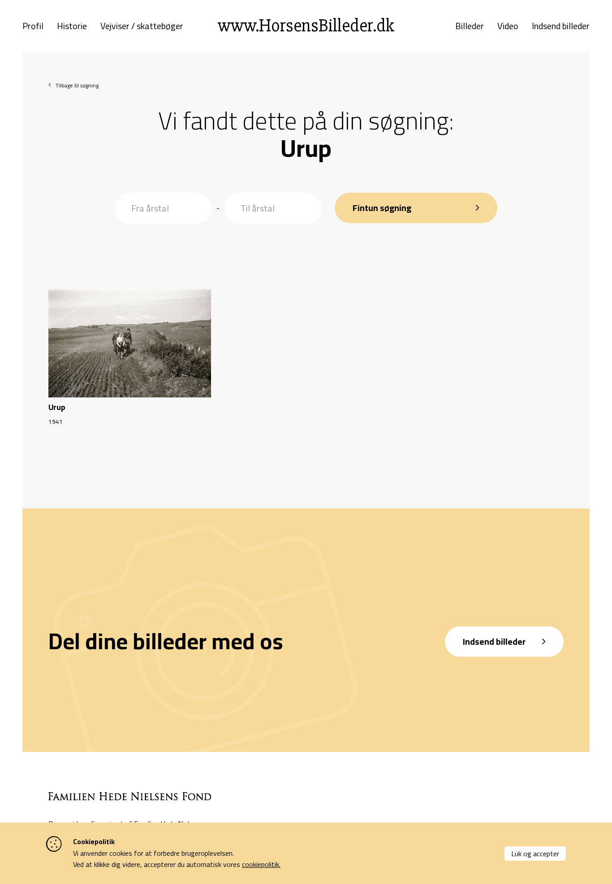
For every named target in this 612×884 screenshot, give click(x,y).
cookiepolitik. (261, 864)
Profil (32, 26)
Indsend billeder (561, 26)
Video (507, 26)
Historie (72, 26)
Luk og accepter (535, 853)
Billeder (469, 26)
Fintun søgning (382, 207)
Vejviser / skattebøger (141, 26)
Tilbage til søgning (77, 85)
